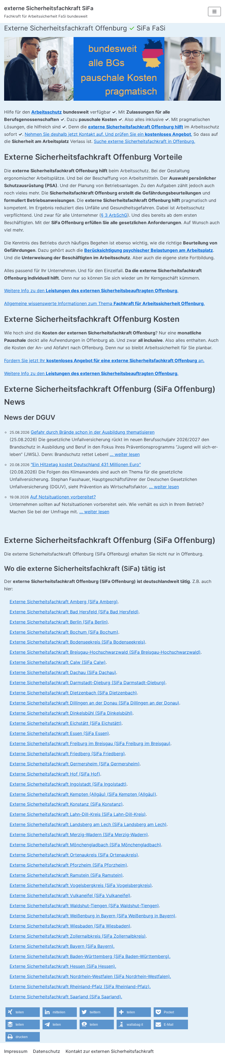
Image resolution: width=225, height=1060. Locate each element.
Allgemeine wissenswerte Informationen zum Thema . (104, 303)
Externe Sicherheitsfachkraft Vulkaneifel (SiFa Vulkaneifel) (70, 895)
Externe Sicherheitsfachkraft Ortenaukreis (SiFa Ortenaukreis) (74, 855)
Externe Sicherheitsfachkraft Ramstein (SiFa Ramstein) (66, 875)
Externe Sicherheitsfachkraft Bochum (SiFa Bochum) (64, 632)
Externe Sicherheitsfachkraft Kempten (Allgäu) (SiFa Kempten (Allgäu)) (83, 794)
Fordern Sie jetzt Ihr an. (104, 360)
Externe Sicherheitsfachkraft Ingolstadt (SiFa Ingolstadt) (68, 784)
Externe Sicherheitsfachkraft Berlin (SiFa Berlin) (59, 622)
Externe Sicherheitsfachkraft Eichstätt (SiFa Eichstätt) (66, 723)
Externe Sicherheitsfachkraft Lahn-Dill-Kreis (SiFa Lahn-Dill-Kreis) (78, 814)
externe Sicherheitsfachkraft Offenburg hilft (135, 126)
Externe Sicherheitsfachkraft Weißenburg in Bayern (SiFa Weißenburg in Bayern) (92, 915)
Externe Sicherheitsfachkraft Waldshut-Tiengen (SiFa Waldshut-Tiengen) (84, 905)
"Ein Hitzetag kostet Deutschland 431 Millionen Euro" (86, 464)
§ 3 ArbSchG (114, 215)
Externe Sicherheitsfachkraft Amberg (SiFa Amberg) (64, 601)
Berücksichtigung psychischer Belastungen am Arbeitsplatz (148, 250)
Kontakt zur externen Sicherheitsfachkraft (110, 1051)
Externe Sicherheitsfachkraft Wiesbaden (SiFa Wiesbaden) (70, 926)
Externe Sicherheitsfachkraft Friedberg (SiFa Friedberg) (67, 753)
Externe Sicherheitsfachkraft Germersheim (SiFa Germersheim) (75, 763)
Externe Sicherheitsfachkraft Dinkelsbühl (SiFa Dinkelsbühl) (71, 713)
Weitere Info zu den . (91, 290)
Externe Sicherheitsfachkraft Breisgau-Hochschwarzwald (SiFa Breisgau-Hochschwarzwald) (105, 652)
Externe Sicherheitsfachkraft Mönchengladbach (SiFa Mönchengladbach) (85, 844)
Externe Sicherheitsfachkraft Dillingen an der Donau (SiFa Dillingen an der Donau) (94, 703)
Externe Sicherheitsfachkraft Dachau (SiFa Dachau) (63, 672)
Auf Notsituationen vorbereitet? (63, 497)
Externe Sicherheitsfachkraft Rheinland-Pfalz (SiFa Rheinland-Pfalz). (80, 986)
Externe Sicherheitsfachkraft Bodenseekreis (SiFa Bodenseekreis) (77, 642)
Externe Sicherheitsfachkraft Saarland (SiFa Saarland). (66, 996)
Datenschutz (46, 1051)
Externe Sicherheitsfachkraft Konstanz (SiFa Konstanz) (66, 804)
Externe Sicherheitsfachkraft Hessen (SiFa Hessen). (63, 966)
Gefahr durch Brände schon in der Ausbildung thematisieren (92, 432)
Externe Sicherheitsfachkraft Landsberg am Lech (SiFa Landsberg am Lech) (88, 824)
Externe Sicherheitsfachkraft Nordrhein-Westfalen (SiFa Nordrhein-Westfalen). (90, 976)
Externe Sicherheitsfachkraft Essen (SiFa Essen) (59, 733)
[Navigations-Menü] (214, 11)
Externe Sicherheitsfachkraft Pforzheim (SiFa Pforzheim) (68, 865)
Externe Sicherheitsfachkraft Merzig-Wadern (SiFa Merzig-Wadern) (79, 834)
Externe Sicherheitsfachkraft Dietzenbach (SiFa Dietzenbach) (73, 692)
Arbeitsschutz (46, 112)
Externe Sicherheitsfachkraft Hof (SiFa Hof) (55, 774)
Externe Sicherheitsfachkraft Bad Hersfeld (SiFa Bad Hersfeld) (74, 611)
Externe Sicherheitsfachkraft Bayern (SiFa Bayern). (62, 946)
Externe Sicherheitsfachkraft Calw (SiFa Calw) (58, 662)
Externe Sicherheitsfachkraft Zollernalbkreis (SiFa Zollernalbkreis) (78, 936)
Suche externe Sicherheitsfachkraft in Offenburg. (144, 141)
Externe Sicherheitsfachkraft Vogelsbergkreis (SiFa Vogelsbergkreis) (81, 885)
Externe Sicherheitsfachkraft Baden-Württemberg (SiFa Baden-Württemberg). (90, 956)
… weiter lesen (125, 454)
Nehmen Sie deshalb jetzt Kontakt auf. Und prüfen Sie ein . (108, 134)
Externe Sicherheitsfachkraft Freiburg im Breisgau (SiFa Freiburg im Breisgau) (90, 743)
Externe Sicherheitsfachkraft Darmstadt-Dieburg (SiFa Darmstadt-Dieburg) (87, 682)
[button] (22, 1012)
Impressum (15, 1051)
